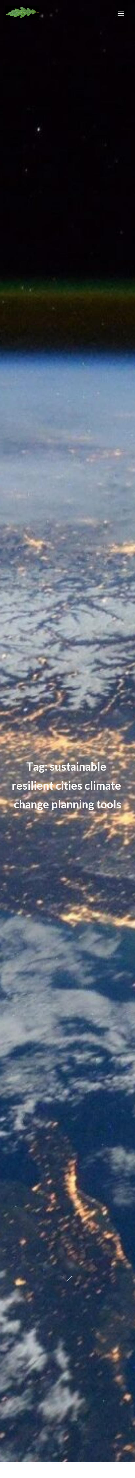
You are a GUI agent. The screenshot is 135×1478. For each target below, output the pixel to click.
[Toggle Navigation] (121, 13)
